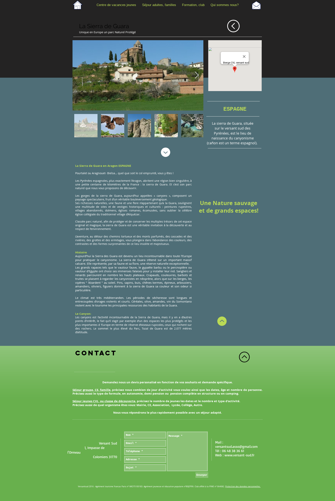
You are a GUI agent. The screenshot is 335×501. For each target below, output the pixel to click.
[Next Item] (196, 75)
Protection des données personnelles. (243, 486)
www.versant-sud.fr (239, 455)
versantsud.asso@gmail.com (236, 446)
